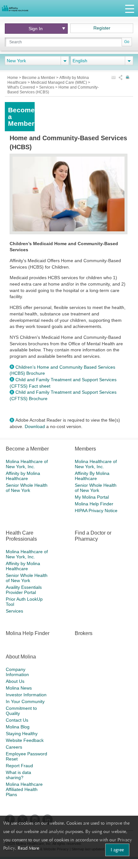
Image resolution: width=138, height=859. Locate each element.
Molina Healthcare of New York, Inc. (27, 464)
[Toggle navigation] (129, 8)
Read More (28, 848)
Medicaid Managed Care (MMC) (59, 82)
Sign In (36, 28)
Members (85, 448)
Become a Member (39, 77)
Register (101, 27)
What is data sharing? (18, 775)
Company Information (17, 672)
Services (47, 87)
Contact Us (17, 720)
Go (126, 41)
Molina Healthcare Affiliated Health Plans (24, 789)
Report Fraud (19, 765)
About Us (15, 681)
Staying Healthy (22, 733)
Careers (14, 747)
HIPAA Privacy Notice (96, 510)
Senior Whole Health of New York (26, 488)
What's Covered (21, 87)
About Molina (21, 656)
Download (35, 426)
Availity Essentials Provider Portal (24, 590)
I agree (117, 850)
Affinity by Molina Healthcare (23, 476)
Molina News (19, 688)
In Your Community (25, 701)
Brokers (83, 633)
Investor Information (26, 694)
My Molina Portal (92, 497)
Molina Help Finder (94, 503)
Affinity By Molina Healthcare (92, 476)
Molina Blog (18, 726)
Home (13, 77)
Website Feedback (25, 740)
